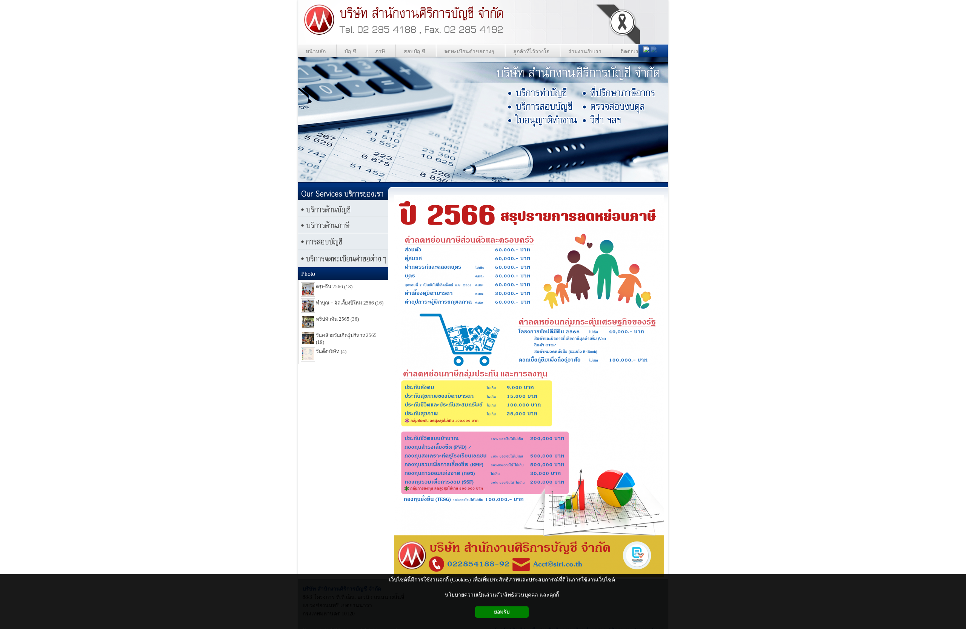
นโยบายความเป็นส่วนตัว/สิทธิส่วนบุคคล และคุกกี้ (502, 595)
